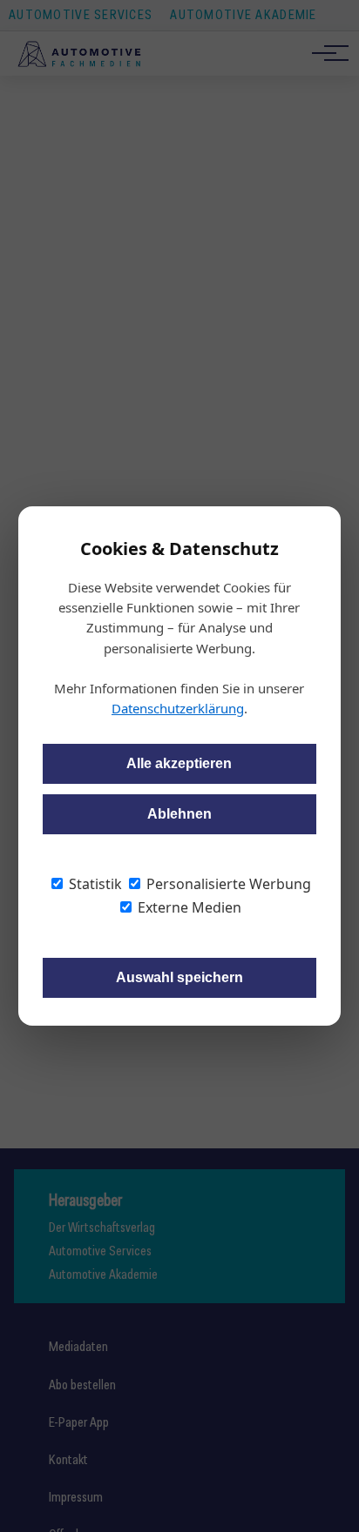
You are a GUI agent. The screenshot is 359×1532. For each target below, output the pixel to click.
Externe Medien (187, 907)
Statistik (93, 883)
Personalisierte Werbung (227, 883)
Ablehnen (179, 813)
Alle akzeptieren (179, 763)
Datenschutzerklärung (178, 708)
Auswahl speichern (179, 977)
